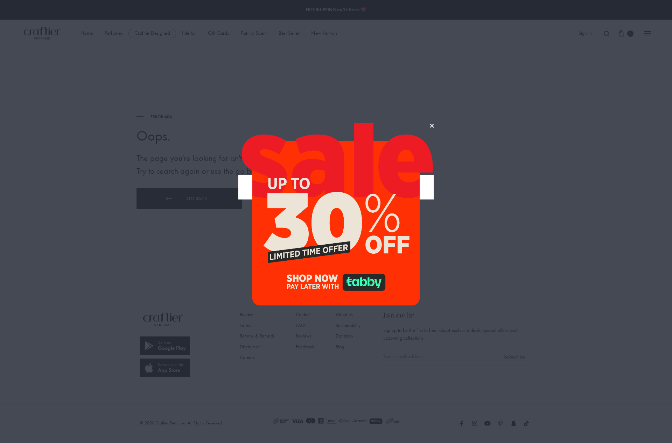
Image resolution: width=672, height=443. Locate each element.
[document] (336, 221)
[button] (432, 125)
